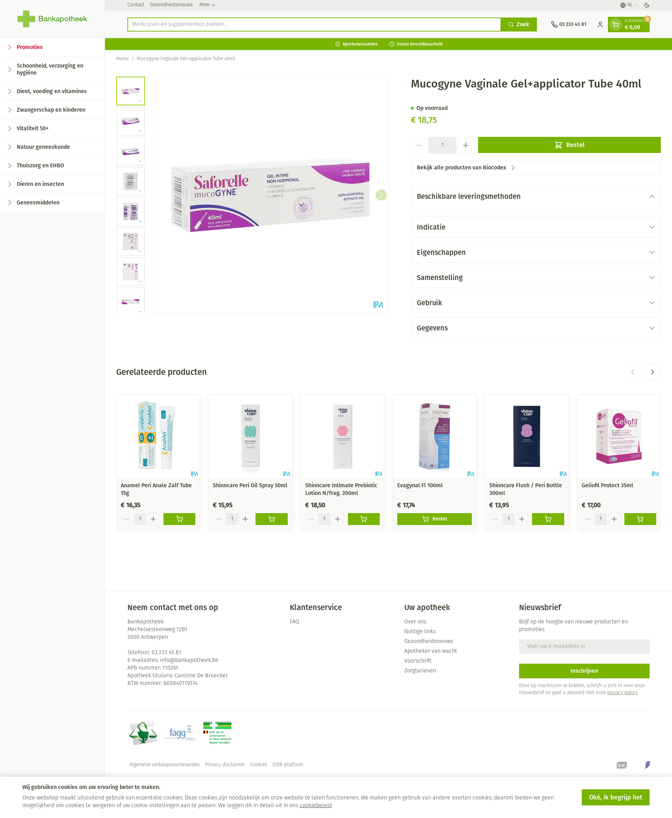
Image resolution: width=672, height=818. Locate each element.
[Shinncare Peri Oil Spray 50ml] (250, 436)
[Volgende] (381, 195)
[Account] (600, 24)
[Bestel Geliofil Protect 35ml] (640, 519)
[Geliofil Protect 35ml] (619, 436)
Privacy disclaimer (225, 765)
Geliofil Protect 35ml (607, 485)
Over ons (415, 622)
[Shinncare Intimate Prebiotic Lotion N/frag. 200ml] (342, 436)
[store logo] (52, 19)
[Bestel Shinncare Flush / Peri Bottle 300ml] (548, 519)
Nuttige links (420, 632)
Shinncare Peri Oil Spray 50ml (250, 485)
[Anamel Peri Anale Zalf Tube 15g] (158, 436)
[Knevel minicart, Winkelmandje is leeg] (615, 24)
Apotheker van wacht (430, 651)
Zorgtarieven (420, 671)
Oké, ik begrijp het (615, 797)
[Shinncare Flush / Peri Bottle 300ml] (526, 436)
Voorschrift (418, 661)
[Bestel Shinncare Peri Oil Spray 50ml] (271, 519)
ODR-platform (288, 765)
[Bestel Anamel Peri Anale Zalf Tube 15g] (179, 519)
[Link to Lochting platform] (647, 765)
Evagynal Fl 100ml (420, 485)
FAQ (294, 622)
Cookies (258, 765)
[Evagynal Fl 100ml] (434, 436)
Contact (135, 5)
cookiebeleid (316, 806)
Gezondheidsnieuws (171, 5)
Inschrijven (584, 670)
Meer (205, 5)
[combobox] (314, 25)
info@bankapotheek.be (189, 660)
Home (122, 59)
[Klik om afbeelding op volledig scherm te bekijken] (270, 195)
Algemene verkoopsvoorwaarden (165, 765)
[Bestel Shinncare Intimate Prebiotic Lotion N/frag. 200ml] (364, 519)
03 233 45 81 (166, 653)
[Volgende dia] (652, 372)
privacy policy (622, 692)
